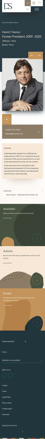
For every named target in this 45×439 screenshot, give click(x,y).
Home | (4, 22)
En (40, 3)
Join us (4, 352)
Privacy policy (7, 403)
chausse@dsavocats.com (14, 134)
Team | (8, 22)
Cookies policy (7, 409)
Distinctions (7, 191)
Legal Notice (6, 397)
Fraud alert (5, 414)
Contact (4, 385)
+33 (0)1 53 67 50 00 (12, 130)
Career (4, 391)
